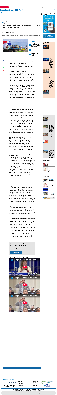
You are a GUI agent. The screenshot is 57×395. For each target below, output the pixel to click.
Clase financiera (30, 21)
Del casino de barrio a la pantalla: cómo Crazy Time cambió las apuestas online (51, 74)
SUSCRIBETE (16, 252)
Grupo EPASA (21, 387)
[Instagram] (42, 10)
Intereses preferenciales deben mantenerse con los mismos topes (36, 45)
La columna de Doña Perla (51, 163)
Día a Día (35, 381)
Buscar (19, 380)
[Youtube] (49, 10)
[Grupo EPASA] (47, 386)
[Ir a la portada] (6, 10)
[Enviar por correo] (3, 70)
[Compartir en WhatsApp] (3, 67)
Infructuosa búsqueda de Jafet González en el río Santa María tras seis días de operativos (51, 128)
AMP (5, 21)
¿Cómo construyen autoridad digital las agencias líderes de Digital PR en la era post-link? (51, 84)
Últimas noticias (47, 116)
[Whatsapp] (8, 382)
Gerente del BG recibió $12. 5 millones (34, 54)
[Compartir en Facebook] (3, 60)
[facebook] (9, 382)
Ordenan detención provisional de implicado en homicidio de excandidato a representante (51, 120)
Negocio (3, 22)
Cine (34, 384)
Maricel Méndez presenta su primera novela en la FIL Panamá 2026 (51, 170)
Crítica (35, 379)
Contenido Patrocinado (46, 43)
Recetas (35, 385)
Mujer (34, 382)
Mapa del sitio (21, 381)
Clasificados (21, 383)
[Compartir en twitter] (3, 63)
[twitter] (47, 10)
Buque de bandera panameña (18, 21)
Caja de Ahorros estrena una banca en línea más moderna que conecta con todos (51, 63)
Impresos (35, 386)
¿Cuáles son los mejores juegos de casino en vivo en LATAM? (51, 93)
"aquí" (42, 393)
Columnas (46, 176)
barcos (9, 21)
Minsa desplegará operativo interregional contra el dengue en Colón (51, 136)
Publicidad (20, 385)
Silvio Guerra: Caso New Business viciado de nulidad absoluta (35, 50)
